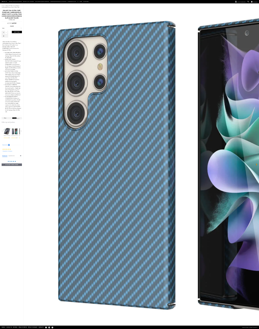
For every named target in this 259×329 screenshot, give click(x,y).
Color (12, 26)
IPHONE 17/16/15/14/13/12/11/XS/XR (15, 1)
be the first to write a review (11, 164)
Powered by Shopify (245, 327)
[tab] (4, 156)
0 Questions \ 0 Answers (7, 151)
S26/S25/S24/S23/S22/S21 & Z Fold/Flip (58, 1)
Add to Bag (17, 32)
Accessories (86, 1)
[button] (2, 131)
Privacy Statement (32, 327)
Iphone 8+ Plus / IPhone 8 (28, 1)
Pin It (18, 118)
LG (77, 1)
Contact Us (9, 327)
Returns (15, 327)
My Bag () (255, 2)
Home (3, 5)
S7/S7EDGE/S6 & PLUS (72, 1)
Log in (238, 2)
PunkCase (12, 20)
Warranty (41, 327)
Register (243, 2)
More (81, 1)
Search (3, 327)
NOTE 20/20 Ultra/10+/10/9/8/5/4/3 (42, 1)
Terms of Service (22, 327)
